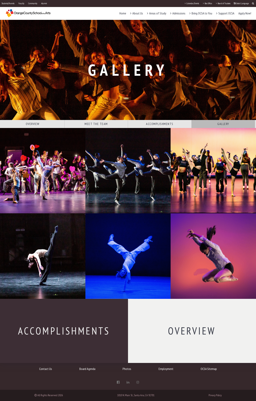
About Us (137, 13)
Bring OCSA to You (201, 13)
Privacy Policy (215, 395)
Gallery (223, 124)
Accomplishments (159, 124)
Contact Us (45, 369)
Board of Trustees (223, 3)
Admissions (178, 13)
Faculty (21, 3)
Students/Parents (8, 3)
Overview (33, 124)
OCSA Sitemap (209, 369)
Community (32, 3)
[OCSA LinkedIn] (128, 382)
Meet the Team (96, 124)
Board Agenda (87, 369)
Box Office (208, 3)
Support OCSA (226, 13)
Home (122, 13)
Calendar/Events (192, 3)
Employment (166, 369)
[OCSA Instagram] (137, 382)
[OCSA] (28, 13)
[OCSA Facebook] (118, 382)
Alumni (44, 3)
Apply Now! (244, 13)
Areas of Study (157, 13)
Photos (127, 369)
